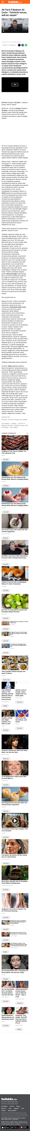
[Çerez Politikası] (10, 1122)
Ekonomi (3, 1108)
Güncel (12, 1106)
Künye (16, 1103)
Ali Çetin (17, 102)
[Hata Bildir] (17, 1124)
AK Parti (4, 102)
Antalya (18, 108)
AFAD (3, 193)
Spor (10, 1108)
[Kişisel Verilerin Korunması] (21, 1122)
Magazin (16, 1108)
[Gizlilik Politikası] (14, 1121)
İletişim (12, 1103)
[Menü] (3, 2)
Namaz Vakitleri (12, 1110)
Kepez (10, 366)
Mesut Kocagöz (12, 274)
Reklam (9, 1103)
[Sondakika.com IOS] (5, 1127)
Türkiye (7, 165)
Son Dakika (4, 1106)
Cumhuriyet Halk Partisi (18, 307)
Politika (3, 1110)
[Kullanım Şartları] (5, 1121)
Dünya (18, 1106)
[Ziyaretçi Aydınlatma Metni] (7, 1124)
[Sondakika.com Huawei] (24, 1127)
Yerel (22, 1108)
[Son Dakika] (15, 2)
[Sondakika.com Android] (15, 1127)
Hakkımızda (4, 1103)
